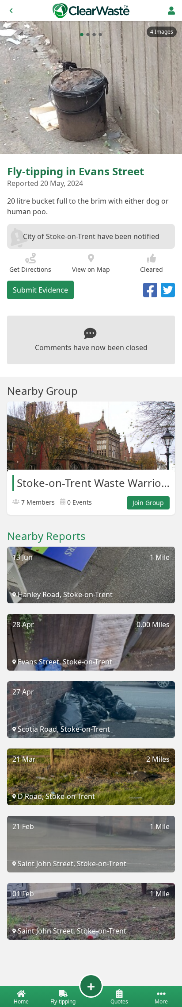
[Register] (171, 10)
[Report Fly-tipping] (91, 985)
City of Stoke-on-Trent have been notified (91, 236)
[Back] (11, 10)
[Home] (91, 10)
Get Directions (30, 269)
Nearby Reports (46, 536)
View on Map (91, 269)
